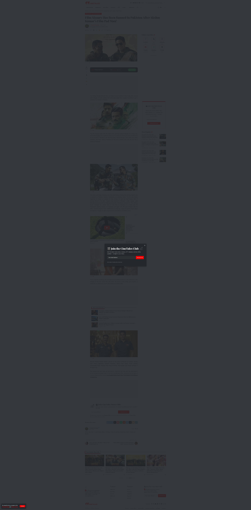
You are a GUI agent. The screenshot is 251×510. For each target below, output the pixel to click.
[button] (22, 506)
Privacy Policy (5, 506)
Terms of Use (14, 506)
